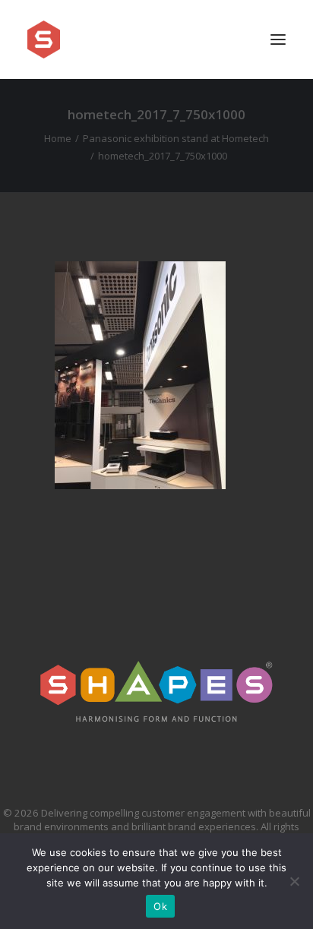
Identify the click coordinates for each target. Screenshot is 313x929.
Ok (160, 906)
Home (57, 138)
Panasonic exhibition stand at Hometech (176, 138)
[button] (278, 39)
